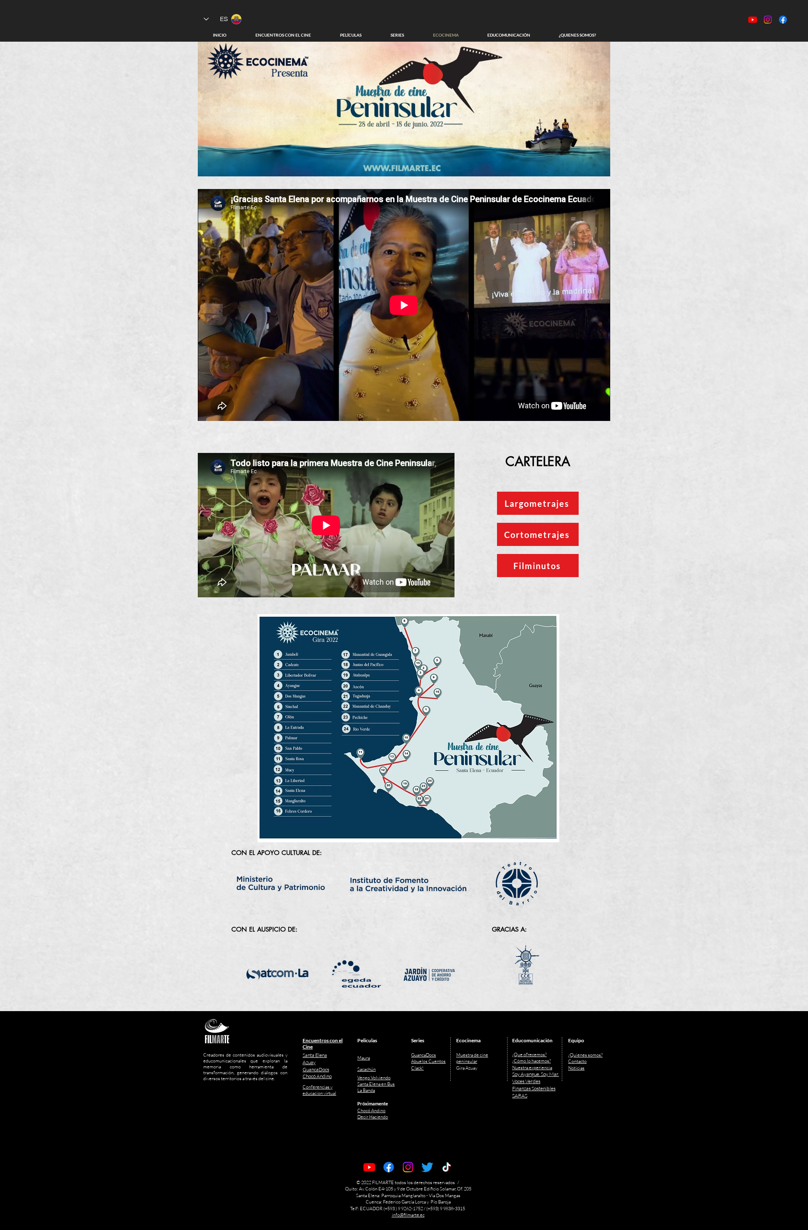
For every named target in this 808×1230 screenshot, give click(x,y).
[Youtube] (369, 1167)
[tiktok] (447, 1167)
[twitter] (427, 1167)
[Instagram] (408, 1167)
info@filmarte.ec (408, 1215)
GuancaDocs (423, 1055)
